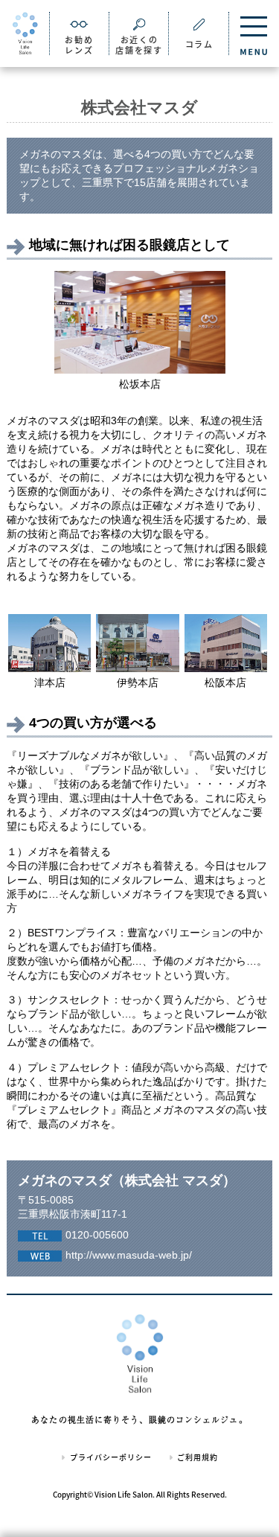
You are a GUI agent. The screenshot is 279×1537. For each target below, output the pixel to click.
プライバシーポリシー (110, 1457)
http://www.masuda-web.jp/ (128, 1255)
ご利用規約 (196, 1457)
